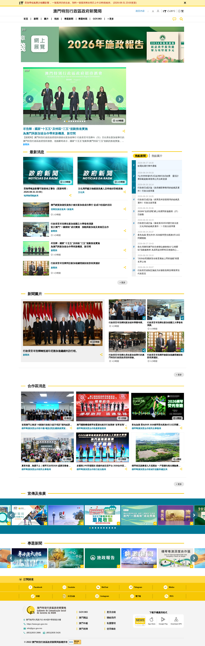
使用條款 (111, 629)
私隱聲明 (111, 623)
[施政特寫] (139, 558)
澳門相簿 (83, 629)
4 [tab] (98, 528)
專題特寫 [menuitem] (82, 19)
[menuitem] (36, 18)
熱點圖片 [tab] (157, 155)
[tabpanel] (102, 515)
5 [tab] (101, 528)
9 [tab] (112, 528)
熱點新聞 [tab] (140, 155)
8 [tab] (109, 528)
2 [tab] (92, 528)
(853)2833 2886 (33, 633)
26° (172, 11)
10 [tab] (115, 528)
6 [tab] (103, 528)
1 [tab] (90, 528)
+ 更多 (122, 282)
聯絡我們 (111, 617)
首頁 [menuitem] (26, 19)
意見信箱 (111, 612)
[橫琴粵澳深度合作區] (175, 558)
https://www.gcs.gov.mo (37, 624)
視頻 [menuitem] (56, 19)
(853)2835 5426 (53, 633)
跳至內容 (140, 11)
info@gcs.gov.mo (34, 628)
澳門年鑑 (83, 623)
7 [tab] (106, 528)
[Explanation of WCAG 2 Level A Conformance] (75, 642)
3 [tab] (95, 528)
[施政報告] (102, 558)
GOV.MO (83, 612)
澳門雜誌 (83, 617)
